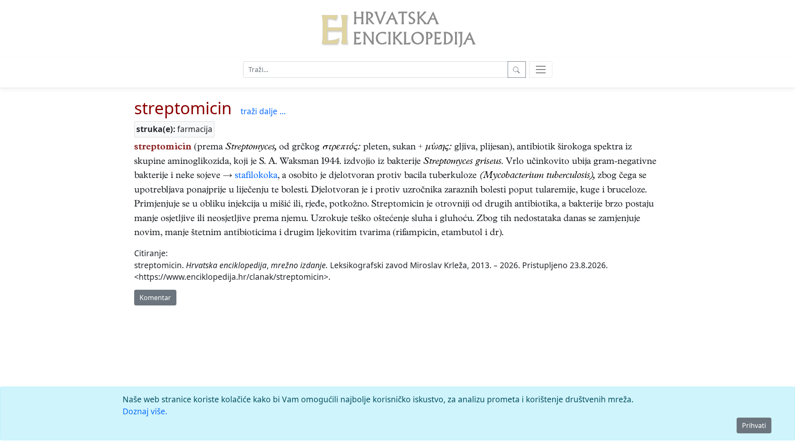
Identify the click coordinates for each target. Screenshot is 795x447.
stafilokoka (256, 176)
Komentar (155, 297)
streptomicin (183, 107)
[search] (540, 69)
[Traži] (517, 69)
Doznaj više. (145, 411)
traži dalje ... (263, 111)
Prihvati (754, 425)
